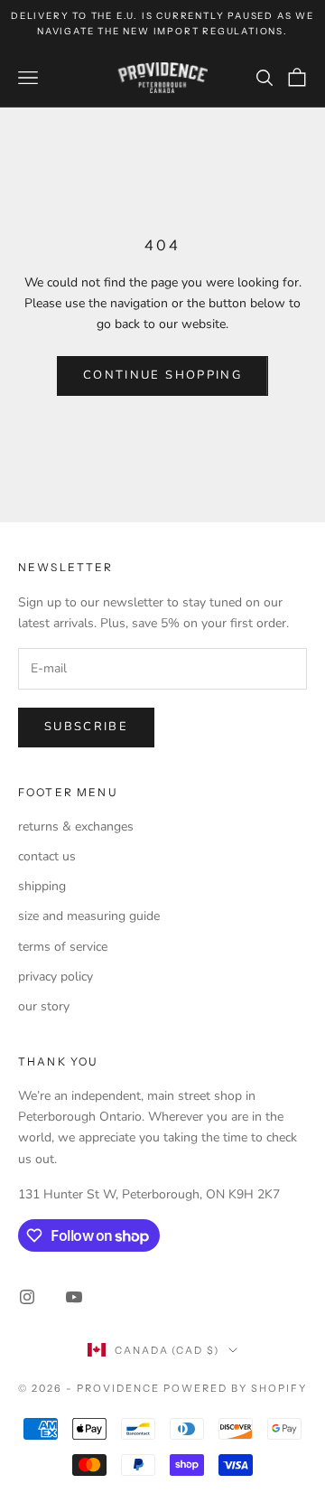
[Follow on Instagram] (27, 1297)
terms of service (62, 946)
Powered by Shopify (235, 1388)
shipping (42, 886)
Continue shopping (162, 375)
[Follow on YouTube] (74, 1297)
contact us (47, 856)
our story (44, 1006)
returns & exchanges (76, 826)
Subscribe (86, 726)
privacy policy (55, 976)
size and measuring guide (89, 916)
